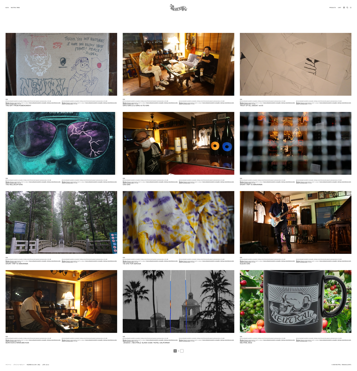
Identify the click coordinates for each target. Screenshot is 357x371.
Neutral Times (15, 7)
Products (332, 7)
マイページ (8, 364)
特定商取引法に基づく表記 (33, 364)
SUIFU (349, 364)
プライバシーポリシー (19, 364)
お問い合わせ (45, 364)
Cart (339, 7)
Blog (7, 7)
